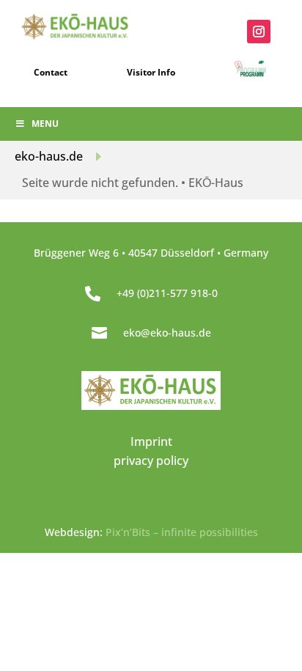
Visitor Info (151, 72)
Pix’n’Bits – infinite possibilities (182, 532)
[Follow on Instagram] (258, 31)
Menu (45, 123)
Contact (50, 72)
